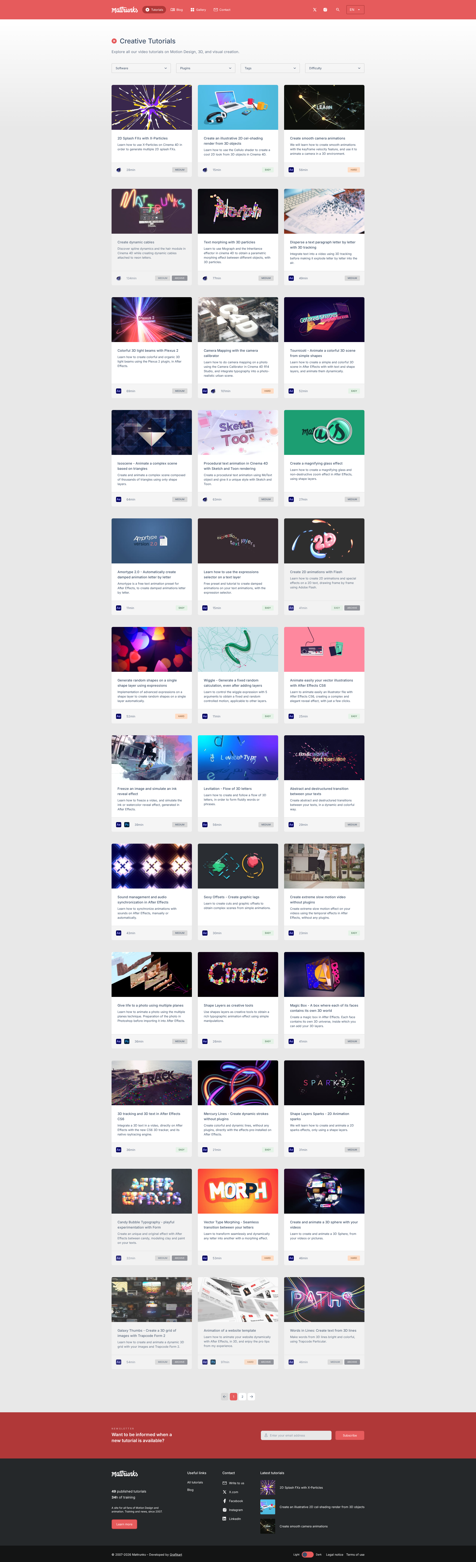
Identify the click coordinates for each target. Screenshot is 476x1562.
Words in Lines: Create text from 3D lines (323, 1330)
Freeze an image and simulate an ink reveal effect (147, 791)
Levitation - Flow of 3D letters (228, 789)
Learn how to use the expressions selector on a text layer (231, 574)
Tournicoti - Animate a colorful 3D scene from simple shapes (323, 353)
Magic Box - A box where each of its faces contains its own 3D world (324, 1008)
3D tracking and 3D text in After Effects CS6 (149, 1116)
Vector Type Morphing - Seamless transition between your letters (231, 1224)
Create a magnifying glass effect (316, 463)
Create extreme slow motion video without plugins (318, 899)
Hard (354, 169)
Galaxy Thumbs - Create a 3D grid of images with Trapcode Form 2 (147, 1333)
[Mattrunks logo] (125, 10)
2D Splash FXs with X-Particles (143, 138)
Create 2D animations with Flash (316, 572)
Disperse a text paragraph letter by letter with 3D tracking (323, 244)
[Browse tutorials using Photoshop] (126, 824)
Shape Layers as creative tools (228, 1005)
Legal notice (334, 1554)
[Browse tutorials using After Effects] (291, 169)
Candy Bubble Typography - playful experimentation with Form (146, 1224)
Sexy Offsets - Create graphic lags (231, 897)
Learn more (124, 1524)
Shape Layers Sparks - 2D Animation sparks (319, 1116)
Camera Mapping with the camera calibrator (231, 353)
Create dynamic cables (136, 242)
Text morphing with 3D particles (229, 242)
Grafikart (176, 1554)
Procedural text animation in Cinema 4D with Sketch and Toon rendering (236, 466)
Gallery (201, 10)
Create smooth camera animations (317, 138)
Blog (179, 10)
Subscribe (350, 1435)
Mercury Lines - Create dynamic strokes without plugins (236, 1116)
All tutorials (195, 1482)
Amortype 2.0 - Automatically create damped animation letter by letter (147, 574)
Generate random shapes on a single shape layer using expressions (147, 682)
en (352, 10)
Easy (268, 169)
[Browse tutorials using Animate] (291, 608)
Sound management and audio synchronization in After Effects (143, 899)
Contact (224, 10)
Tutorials (157, 10)
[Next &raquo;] (251, 1396)
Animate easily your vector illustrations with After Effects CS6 (321, 682)
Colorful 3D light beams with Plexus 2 (148, 350)
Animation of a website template (230, 1330)
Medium (179, 169)
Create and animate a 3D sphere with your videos (324, 1224)
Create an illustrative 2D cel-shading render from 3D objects (233, 140)
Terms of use (355, 1554)
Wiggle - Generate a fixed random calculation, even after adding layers (233, 682)
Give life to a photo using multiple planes (151, 1005)
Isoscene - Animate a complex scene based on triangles (147, 466)
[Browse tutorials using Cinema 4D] (118, 169)
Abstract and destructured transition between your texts (319, 791)
